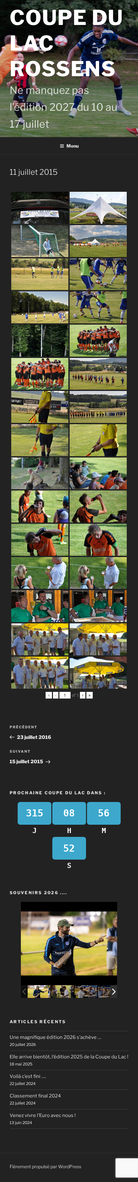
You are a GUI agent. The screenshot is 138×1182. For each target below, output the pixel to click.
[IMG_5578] (85, 991)
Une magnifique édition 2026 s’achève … (55, 1037)
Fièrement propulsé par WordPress (45, 1166)
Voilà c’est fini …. (28, 1076)
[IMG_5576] (39, 991)
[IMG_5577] (62, 991)
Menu (72, 146)
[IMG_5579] (109, 991)
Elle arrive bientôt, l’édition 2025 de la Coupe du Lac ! (69, 1057)
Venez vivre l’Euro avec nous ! (43, 1115)
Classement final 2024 (35, 1096)
